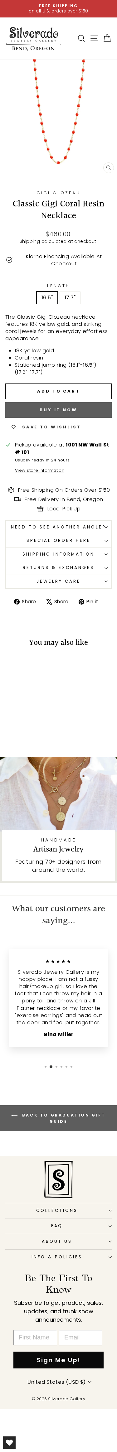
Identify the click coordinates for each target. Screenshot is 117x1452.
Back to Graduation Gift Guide (62, 1118)
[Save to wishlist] (13, 665)
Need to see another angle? (58, 527)
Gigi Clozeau (58, 193)
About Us (57, 1241)
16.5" (47, 297)
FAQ (57, 1226)
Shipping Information (58, 554)
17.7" (70, 297)
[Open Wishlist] (9, 1442)
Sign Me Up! (58, 1360)
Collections (57, 1210)
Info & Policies (57, 1257)
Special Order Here (59, 540)
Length (58, 286)
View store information (39, 470)
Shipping (30, 241)
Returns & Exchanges (58, 568)
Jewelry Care (58, 581)
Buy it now (58, 410)
